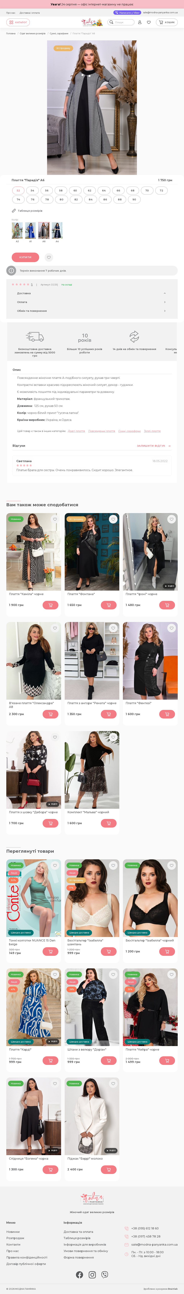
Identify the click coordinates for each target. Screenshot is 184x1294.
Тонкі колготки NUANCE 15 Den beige (32, 942)
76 (32, 199)
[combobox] (124, 22)
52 (18, 190)
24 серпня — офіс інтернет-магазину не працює (92, 4)
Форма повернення (79, 1257)
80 (61, 199)
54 (32, 190)
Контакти (13, 1244)
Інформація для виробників (85, 1244)
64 (104, 190)
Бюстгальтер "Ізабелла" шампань (85, 942)
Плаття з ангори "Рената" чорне (91, 703)
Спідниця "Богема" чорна (28, 1158)
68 (132, 190)
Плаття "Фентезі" (138, 703)
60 (75, 190)
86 (105, 199)
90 (134, 199)
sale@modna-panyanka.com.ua (160, 12)
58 (61, 190)
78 (47, 199)
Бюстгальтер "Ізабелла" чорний (150, 940)
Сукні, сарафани (129, 431)
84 (91, 199)
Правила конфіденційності (26, 1257)
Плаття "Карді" (20, 1049)
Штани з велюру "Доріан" (86, 1049)
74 (18, 199)
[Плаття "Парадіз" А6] (92, 174)
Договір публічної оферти (26, 1264)
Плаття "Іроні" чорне (141, 594)
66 (118, 190)
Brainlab (173, 1289)
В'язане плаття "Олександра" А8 (31, 705)
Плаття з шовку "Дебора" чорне (33, 812)
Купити (25, 257)
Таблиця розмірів (77, 1238)
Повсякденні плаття (101, 431)
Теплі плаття (152, 431)
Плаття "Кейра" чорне (142, 1049)
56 (46, 190)
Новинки (13, 1232)
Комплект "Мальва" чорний (88, 812)
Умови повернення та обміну (86, 1251)
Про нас (10, 12)
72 (161, 190)
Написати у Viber (129, 12)
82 (76, 199)
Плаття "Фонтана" (81, 594)
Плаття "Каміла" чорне (26, 594)
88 (120, 199)
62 (89, 190)
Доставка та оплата (78, 1232)
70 (147, 190)
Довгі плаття (76, 431)
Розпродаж (15, 1238)
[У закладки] (49, 257)
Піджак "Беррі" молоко (85, 1158)
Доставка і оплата (30, 12)
